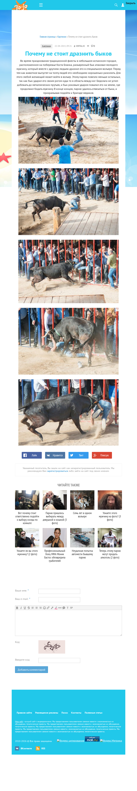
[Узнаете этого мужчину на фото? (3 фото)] (110, 500)
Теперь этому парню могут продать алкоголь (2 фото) (110, 554)
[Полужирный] (17, 608)
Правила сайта (24, 713)
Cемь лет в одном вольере (82, 514)
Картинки (46, 46)
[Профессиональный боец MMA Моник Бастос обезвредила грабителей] (55, 537)
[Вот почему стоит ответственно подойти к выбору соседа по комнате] (27, 500)
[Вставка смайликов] (44, 608)
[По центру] (36, 608)
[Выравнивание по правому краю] (40, 608)
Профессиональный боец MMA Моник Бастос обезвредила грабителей (54, 556)
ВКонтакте (26, 748)
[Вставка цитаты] (64, 608)
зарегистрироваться (57, 471)
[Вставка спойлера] (71, 608)
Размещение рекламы (46, 713)
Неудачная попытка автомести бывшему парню (82, 554)
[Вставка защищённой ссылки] (52, 608)
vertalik (80, 46)
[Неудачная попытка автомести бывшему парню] (82, 537)
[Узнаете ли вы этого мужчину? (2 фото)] (27, 537)
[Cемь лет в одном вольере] (82, 500)
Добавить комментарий (31, 670)
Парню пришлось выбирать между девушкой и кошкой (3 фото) (55, 518)
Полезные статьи (93, 713)
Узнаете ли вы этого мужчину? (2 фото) (27, 552)
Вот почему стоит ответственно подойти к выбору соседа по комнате (27, 518)
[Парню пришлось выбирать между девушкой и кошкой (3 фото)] (55, 500)
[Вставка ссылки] (48, 608)
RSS (43, 748)
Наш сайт (19, 722)
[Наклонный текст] (21, 608)
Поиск (64, 713)
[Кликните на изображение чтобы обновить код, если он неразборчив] (51, 653)
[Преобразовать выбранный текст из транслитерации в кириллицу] (68, 608)
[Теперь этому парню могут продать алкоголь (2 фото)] (110, 537)
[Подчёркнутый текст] (25, 608)
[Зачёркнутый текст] (29, 608)
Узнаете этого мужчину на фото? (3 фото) (110, 516)
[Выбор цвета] (56, 608)
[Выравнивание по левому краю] (33, 608)
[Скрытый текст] (60, 608)
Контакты (76, 713)
